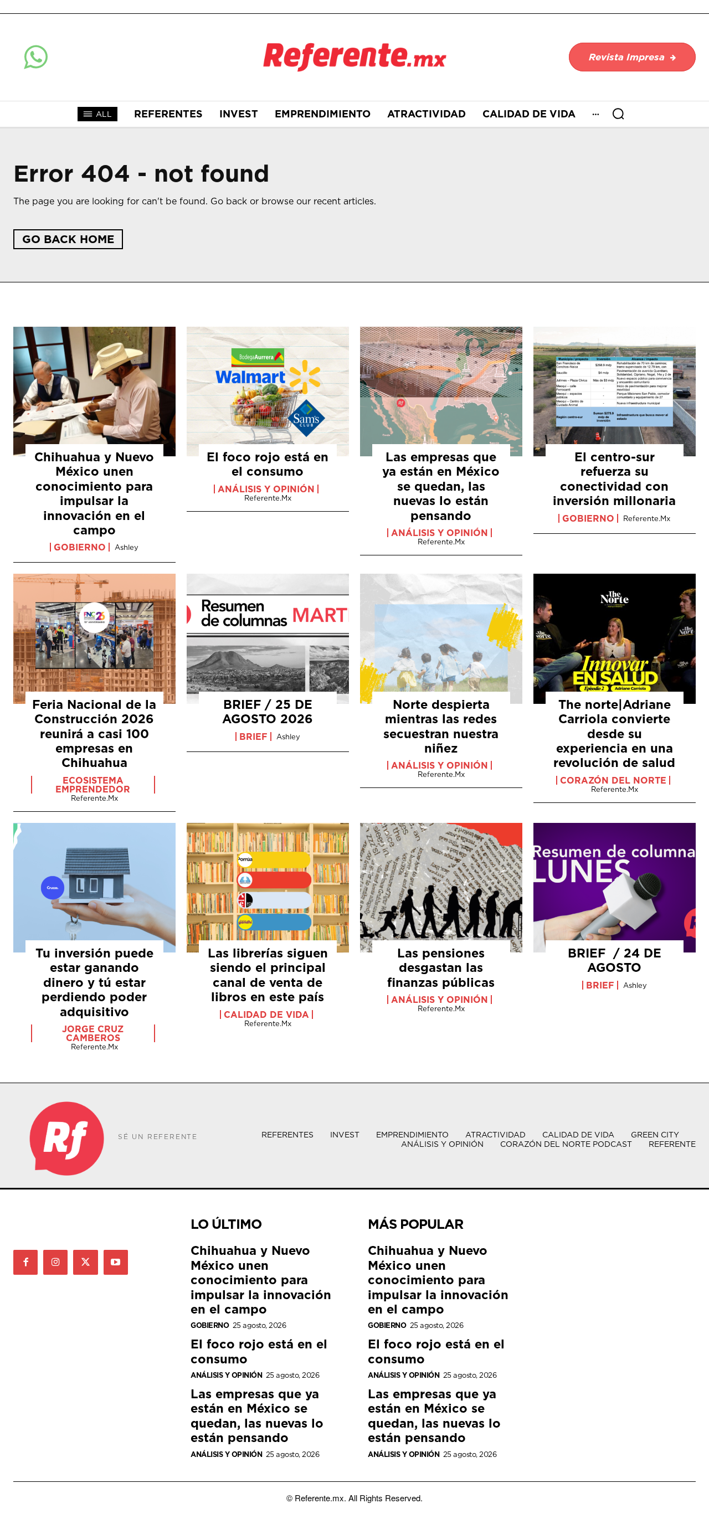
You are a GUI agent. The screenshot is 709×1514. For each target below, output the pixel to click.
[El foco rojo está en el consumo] (268, 391)
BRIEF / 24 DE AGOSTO (614, 960)
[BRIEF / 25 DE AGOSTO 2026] (268, 638)
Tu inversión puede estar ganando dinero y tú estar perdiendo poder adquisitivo (94, 982)
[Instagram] (55, 1262)
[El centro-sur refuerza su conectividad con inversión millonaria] (614, 391)
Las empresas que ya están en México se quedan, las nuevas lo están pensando (441, 486)
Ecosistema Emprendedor (92, 785)
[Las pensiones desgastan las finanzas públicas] (441, 887)
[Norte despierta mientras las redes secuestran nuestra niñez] (441, 638)
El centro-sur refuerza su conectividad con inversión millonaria (614, 478)
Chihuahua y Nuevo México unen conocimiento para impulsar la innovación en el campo (94, 493)
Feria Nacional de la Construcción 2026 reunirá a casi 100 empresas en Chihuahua (94, 733)
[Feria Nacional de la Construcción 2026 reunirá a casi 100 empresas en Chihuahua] (94, 638)
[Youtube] (116, 1262)
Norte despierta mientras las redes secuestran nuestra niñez (441, 726)
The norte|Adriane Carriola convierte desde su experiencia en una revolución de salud (614, 733)
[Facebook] (25, 1262)
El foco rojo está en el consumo (267, 464)
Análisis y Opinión (266, 489)
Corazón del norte (613, 780)
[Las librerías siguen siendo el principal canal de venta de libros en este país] (268, 887)
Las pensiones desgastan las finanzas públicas (441, 967)
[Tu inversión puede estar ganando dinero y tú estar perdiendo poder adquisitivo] (94, 887)
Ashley (126, 547)
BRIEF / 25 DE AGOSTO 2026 (267, 711)
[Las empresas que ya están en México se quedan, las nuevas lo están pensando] (441, 391)
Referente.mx (267, 498)
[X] (85, 1262)
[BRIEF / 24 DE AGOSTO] (614, 887)
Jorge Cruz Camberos (93, 1033)
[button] (618, 113)
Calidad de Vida (266, 1014)
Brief (253, 736)
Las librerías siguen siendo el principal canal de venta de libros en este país (268, 974)
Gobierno (80, 547)
